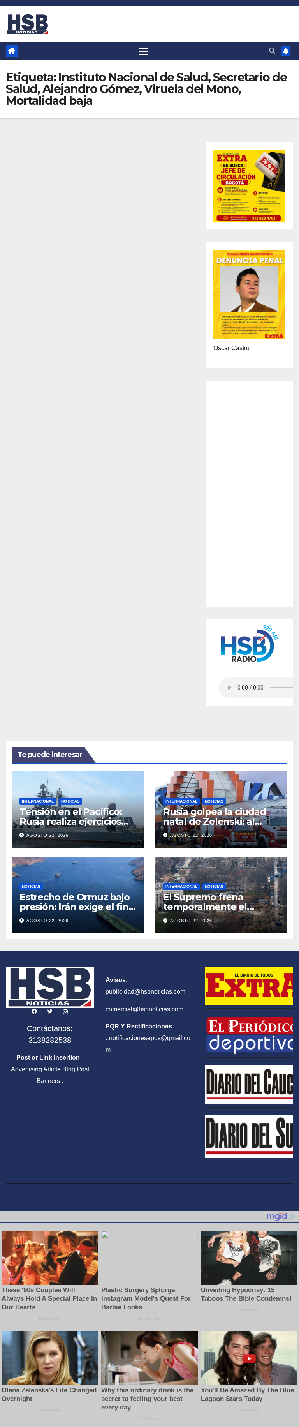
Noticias (70, 801)
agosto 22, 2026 (47, 835)
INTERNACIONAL (38, 801)
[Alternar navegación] (143, 51)
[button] (272, 51)
